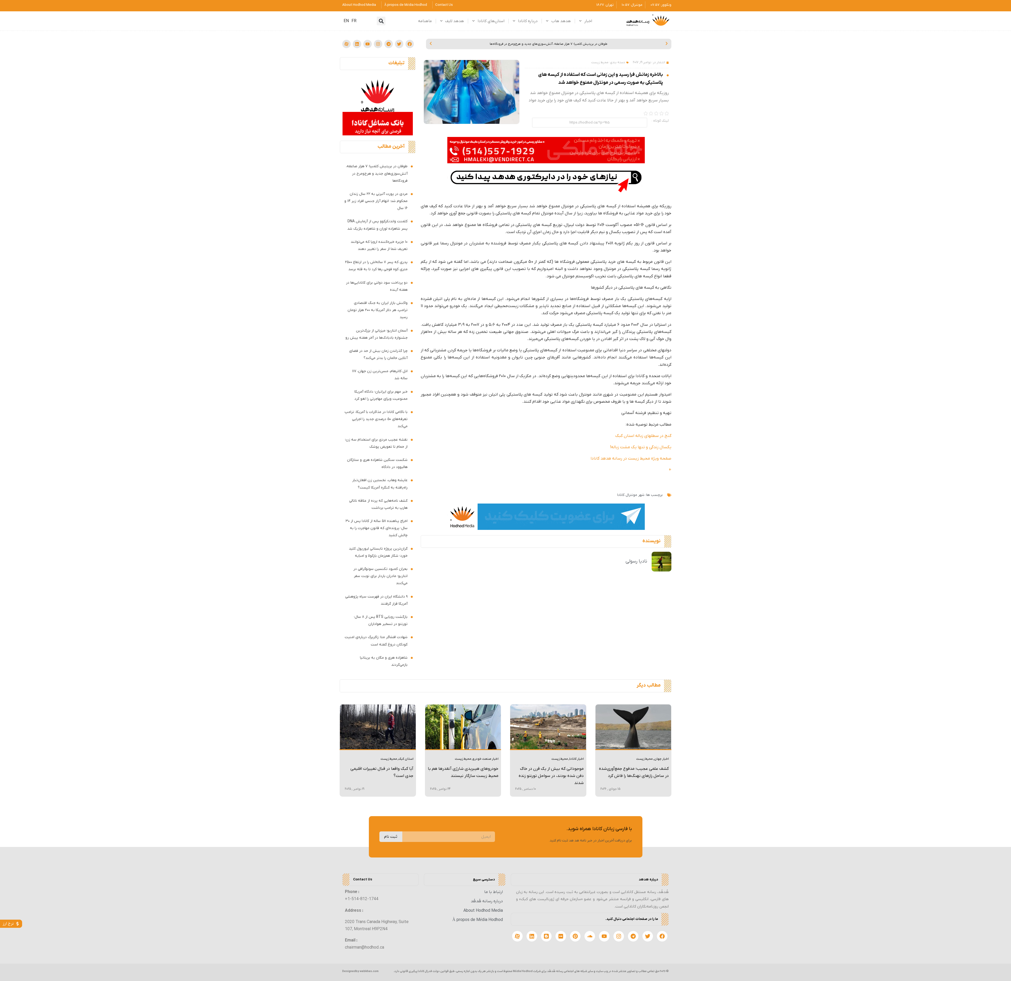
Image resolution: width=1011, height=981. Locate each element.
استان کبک (405, 759)
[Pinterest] (575, 936)
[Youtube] (367, 44)
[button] (381, 21)
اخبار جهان (661, 759)
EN (346, 21)
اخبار (588, 21)
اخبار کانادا (576, 759)
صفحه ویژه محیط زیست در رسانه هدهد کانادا (631, 458)
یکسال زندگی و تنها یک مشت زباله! (640, 447)
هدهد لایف (454, 21)
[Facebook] (409, 44)
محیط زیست (599, 62)
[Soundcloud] (589, 936)
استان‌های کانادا (491, 21)
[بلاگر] (546, 936)
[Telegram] (388, 44)
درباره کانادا (528, 21)
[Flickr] (561, 936)
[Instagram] (378, 44)
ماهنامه (425, 21)
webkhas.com (369, 971)
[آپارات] (346, 44)
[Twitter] (399, 44)
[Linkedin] (357, 44)
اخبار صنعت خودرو (485, 759)
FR (353, 21)
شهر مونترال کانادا (631, 494)
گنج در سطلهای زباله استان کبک (643, 435)
